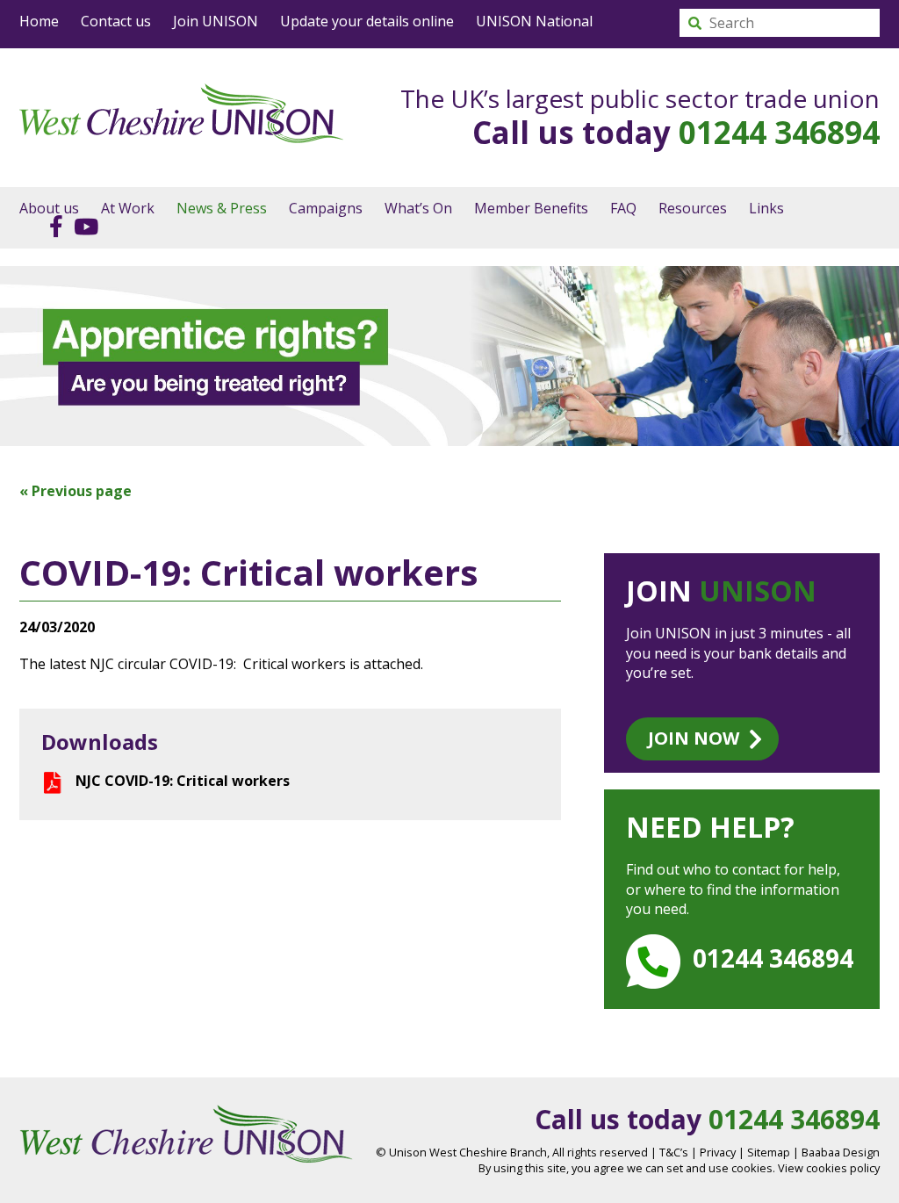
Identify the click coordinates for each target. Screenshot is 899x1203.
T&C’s (673, 1152)
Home (39, 21)
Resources (692, 208)
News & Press (221, 208)
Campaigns (326, 208)
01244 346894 (779, 132)
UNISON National (534, 21)
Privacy (718, 1152)
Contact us (116, 21)
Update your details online (367, 21)
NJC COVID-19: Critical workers (183, 780)
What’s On (418, 208)
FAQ (623, 208)
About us (49, 208)
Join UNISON (215, 21)
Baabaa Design (841, 1152)
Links (766, 208)
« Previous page (75, 491)
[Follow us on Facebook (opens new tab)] (51, 225)
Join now (693, 738)
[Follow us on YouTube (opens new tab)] (82, 225)
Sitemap (768, 1152)
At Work (128, 208)
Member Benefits (531, 208)
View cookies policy (829, 1168)
